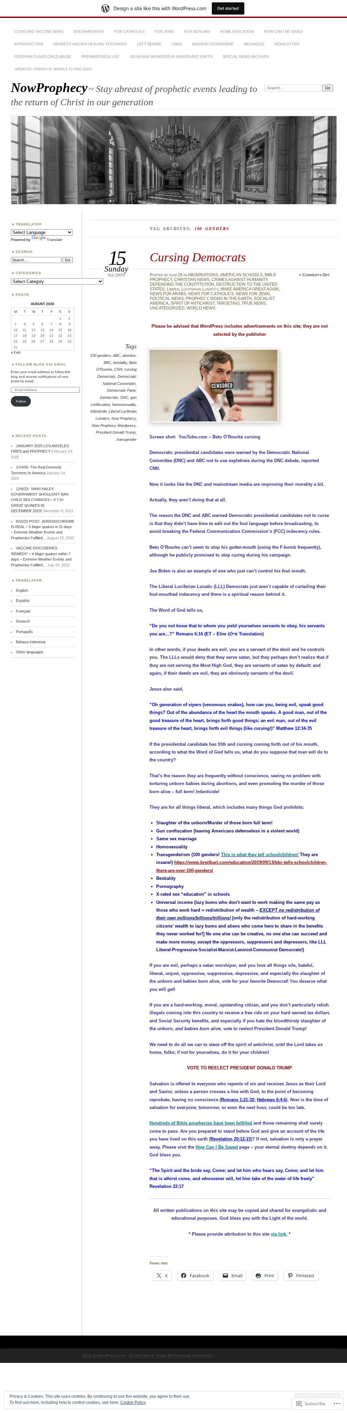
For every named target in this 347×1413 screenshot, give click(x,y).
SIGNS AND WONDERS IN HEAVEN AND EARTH (171, 57)
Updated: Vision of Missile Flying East (53, 69)
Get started (228, 8)
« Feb (15, 352)
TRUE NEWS (254, 303)
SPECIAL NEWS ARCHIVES (246, 57)
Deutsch (23, 621)
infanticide (98, 411)
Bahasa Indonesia (30, 642)
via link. (279, 1234)
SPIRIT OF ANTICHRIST (192, 303)
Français (23, 611)
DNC (124, 397)
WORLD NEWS (201, 308)
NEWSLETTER (286, 44)
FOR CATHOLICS (129, 31)
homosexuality (124, 405)
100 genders (100, 355)
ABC (116, 355)
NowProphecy (49, 87)
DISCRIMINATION (89, 31)
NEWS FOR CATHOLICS (211, 293)
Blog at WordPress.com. (105, 1355)
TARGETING (228, 303)
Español (22, 601)
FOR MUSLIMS (197, 31)
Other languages (29, 652)
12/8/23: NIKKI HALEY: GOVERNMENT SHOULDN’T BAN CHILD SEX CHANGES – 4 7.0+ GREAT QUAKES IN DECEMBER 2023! (39, 500)
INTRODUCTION (28, 44)
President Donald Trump (116, 432)
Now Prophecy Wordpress (114, 425)
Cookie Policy (133, 1402)
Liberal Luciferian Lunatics (193, 289)
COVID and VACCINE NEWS (38, 31)
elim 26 (176, 275)
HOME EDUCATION (237, 31)
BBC (107, 363)
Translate (54, 240)
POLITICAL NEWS (167, 298)
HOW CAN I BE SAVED (283, 31)
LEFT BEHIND (149, 44)
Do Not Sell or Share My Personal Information (170, 1355)
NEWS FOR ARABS (168, 293)
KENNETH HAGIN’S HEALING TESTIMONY (90, 44)
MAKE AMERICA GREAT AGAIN (250, 289)
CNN (118, 369)
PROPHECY (197, 298)
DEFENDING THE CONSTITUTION (182, 284)
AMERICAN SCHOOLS (241, 275)
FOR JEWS (164, 31)
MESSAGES (254, 44)
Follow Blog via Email (41, 364)
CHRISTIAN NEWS (191, 279)
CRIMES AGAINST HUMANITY (239, 279)
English (22, 590)
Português (24, 632)
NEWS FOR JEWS (253, 293)
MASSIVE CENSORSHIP (212, 44)
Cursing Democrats (198, 257)
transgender (127, 439)
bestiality (120, 363)
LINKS (176, 44)
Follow (21, 401)
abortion (129, 355)
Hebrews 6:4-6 (271, 1099)
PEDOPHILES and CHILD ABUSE (42, 57)
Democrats (109, 397)
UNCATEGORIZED (167, 308)
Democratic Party (121, 390)
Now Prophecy (123, 418)
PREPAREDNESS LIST (100, 57)
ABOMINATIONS (203, 275)
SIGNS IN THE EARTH (231, 298)
